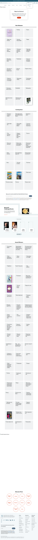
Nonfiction (15, 502)
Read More (19, 17)
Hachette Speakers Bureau (27, 524)
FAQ (25, 528)
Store (17, 5)
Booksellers (26, 532)
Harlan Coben (15, 230)
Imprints (20, 5)
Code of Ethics (33, 521)
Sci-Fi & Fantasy (28, 503)
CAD (29, 6)
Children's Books (9, 496)
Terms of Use (33, 517)
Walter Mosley (23, 230)
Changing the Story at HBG (21, 525)
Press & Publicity (21, 532)
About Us (25, 5)
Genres (5, 5)
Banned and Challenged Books (21, 523)
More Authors (18, 234)
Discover (13, 5)
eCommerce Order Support (27, 522)
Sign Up (13, 528)
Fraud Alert (33, 527)
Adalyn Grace (31, 230)
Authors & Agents (27, 516)
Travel (22, 509)
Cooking (16, 496)
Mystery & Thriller (9, 503)
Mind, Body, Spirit (28, 496)
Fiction (22, 496)
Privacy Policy (33, 519)
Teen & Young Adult (16, 509)
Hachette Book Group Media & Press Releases (21, 530)
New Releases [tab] (19, 25)
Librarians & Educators (26, 520)
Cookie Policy (33, 520)
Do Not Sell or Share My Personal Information (34, 524)
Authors (9, 5)
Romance (22, 502)
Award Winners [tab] (19, 242)
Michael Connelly (7, 230)
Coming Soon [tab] (19, 109)
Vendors (26, 529)
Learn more (5, 214)
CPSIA (32, 528)
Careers (26, 525)
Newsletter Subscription (20, 521)
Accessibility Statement (20, 527)
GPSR (32, 529)
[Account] (34, 3)
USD (29, 5)
